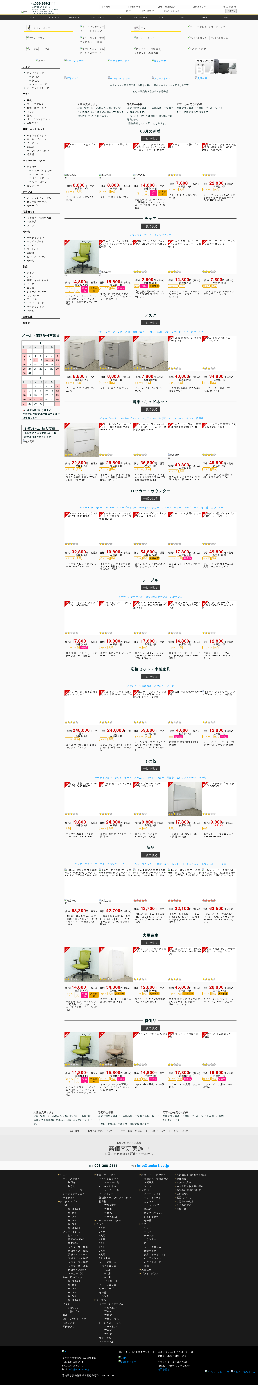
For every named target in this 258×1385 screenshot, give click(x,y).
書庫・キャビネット (75, 17)
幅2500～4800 (76, 1239)
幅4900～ (73, 1243)
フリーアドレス (113, 331)
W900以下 (110, 1205)
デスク (88, 864)
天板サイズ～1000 (78, 1246)
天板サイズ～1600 (78, 1258)
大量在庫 (204, 17)
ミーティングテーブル (131, 596)
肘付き (36, 76)
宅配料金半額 (135, 104)
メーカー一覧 (39, 84)
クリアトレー (149, 418)
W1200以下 (110, 1307)
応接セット (29, 211)
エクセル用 (130, 1361)
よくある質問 (184, 1205)
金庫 (223, 864)
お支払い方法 (134, 6)
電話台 (170, 777)
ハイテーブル (106, 1341)
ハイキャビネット (107, 418)
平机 (100, 331)
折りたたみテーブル (157, 596)
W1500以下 (110, 1326)
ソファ (170, 685)
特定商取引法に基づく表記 (191, 1174)
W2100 (108, 1334)
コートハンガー (155, 777)
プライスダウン (149, 1273)
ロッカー (109, 507)
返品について (229, 6)
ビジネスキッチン (186, 777)
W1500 (72, 1224)
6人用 (102, 1246)
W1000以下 (74, 1208)
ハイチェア (69, 1197)
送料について (199, 6)
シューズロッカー (127, 507)
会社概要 (106, 6)
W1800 (108, 1315)
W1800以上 (110, 1216)
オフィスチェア (138, 235)
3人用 (102, 1235)
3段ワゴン (73, 1311)
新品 (182, 17)
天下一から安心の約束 (189, 104)
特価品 (226, 17)
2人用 (102, 1231)
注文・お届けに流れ (131, 1131)
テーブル (118, 17)
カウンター (217, 507)
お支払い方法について (100, 1131)
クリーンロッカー (171, 507)
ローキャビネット (129, 418)
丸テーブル (176, 596)
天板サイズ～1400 (78, 1254)
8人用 (102, 1254)
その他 (161, 17)
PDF (126, 1357)
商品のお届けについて (189, 1190)
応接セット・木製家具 (139, 17)
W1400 (72, 1220)
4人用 (102, 1239)
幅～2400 (73, 1235)
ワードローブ (191, 507)
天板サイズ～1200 (78, 1250)
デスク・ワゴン (54, 17)
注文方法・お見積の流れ (190, 1186)
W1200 (72, 1216)
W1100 (72, 1212)
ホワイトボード (123, 777)
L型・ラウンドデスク (176, 331)
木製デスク (197, 331)
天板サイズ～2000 (78, 1265)
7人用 (102, 1250)
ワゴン (151, 331)
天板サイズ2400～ (78, 1269)
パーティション (103, 777)
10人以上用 (110, 1281)
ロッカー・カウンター (96, 17)
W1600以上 (74, 1227)
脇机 (159, 331)
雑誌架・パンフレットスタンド (176, 418)
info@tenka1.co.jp (153, 1165)
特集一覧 (181, 1208)
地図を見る (164, 1369)
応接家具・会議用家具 (139, 685)
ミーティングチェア (160, 235)
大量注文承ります (88, 104)
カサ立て (139, 777)
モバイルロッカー (149, 507)
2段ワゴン (73, 1307)
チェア (32, 17)
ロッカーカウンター (34, 160)
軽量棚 (200, 418)
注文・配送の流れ (167, 6)
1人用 (102, 1227)
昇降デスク (69, 1326)
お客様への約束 (185, 1201)
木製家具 (159, 685)
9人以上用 (104, 1258)
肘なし (36, 80)
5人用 (102, 1243)
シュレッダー (151, 1216)
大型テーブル (111, 1318)
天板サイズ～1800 (78, 1262)
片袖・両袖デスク (135, 331)
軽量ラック (150, 1250)
